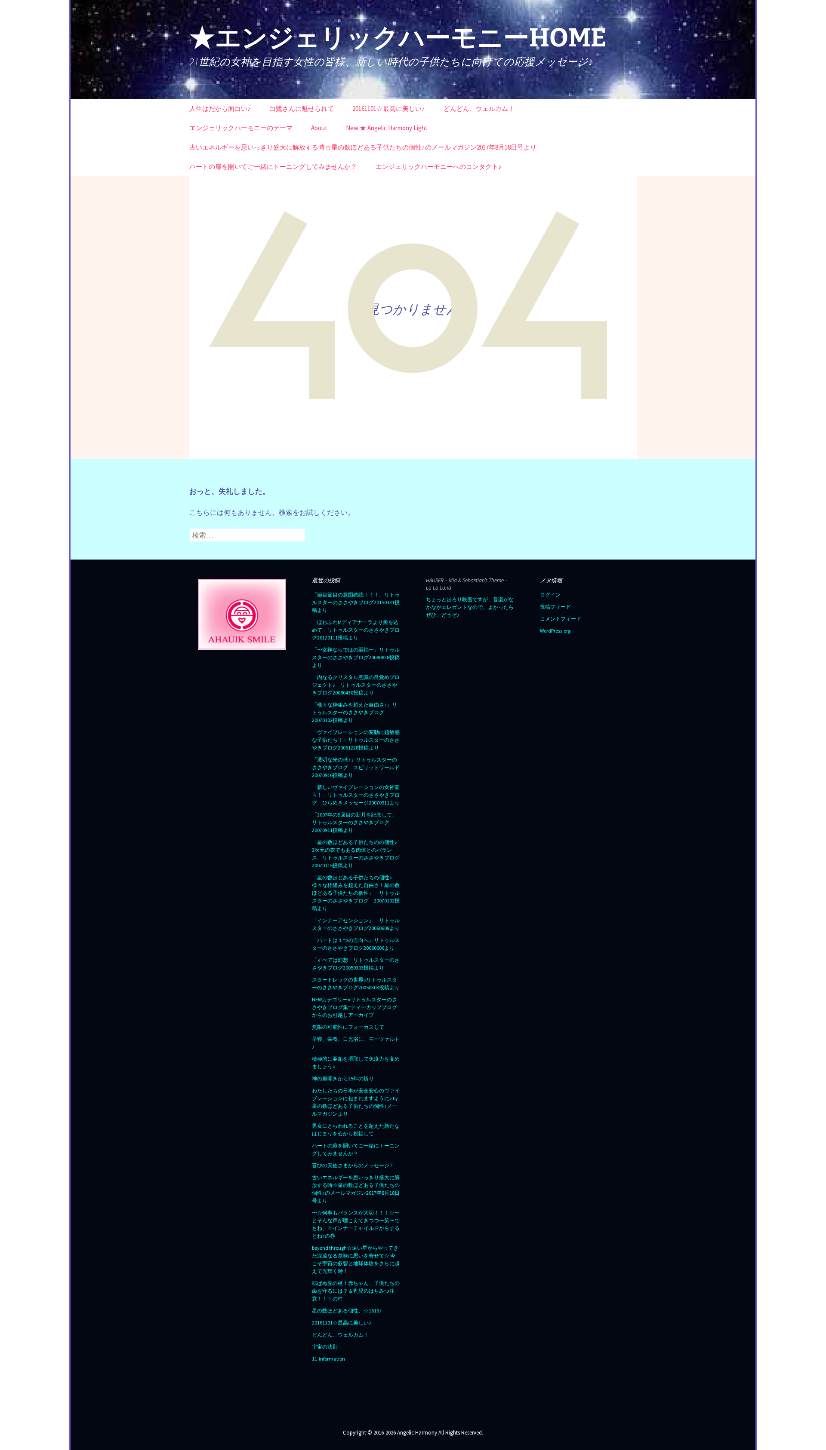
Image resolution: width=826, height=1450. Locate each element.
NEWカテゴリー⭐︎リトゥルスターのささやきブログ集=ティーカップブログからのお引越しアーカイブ (354, 1007)
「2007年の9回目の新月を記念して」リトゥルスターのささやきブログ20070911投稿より (354, 822)
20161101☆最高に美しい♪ (388, 108)
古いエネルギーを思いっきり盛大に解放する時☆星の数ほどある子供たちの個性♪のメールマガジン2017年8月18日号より (362, 147)
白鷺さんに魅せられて (301, 108)
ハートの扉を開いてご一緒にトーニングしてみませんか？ (273, 166)
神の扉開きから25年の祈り (343, 1078)
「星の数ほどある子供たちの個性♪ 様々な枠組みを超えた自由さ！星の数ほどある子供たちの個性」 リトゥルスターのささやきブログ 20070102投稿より (356, 893)
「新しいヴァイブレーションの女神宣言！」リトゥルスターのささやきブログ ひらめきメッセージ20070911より (356, 795)
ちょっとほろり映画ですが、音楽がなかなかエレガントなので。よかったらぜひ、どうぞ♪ (470, 607)
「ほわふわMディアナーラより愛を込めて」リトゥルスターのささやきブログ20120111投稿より (356, 630)
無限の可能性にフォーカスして (348, 1027)
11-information (328, 1358)
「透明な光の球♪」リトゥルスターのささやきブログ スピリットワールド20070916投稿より (356, 767)
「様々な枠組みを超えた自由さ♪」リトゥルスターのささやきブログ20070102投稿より (354, 712)
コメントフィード (560, 618)
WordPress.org (555, 630)
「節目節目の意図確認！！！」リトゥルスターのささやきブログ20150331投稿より (356, 602)
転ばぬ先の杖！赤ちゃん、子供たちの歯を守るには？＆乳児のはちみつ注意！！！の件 (356, 1291)
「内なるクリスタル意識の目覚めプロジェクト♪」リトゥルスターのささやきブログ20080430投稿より (356, 685)
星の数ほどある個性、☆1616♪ (347, 1310)
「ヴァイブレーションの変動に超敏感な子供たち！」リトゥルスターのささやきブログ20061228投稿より (356, 740)
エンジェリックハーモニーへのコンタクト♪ (439, 166)
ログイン (550, 594)
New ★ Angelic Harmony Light (387, 128)
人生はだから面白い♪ (220, 108)
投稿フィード (555, 606)
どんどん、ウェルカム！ (479, 108)
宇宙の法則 (325, 1346)
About (319, 128)
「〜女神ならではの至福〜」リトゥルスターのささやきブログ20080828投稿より (356, 657)
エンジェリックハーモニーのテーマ (241, 128)
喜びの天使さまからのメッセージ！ (353, 1165)
